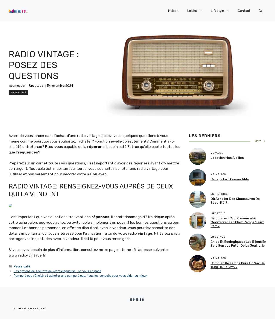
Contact (244, 11)
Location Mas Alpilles (227, 158)
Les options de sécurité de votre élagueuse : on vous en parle (57, 271)
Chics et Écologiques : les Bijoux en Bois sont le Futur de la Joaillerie (238, 244)
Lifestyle (217, 11)
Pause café (18, 92)
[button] (260, 10)
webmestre (17, 86)
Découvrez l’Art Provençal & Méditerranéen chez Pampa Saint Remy (237, 222)
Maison (173, 11)
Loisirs (192, 11)
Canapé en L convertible (230, 179)
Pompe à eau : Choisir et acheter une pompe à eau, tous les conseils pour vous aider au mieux (80, 276)
